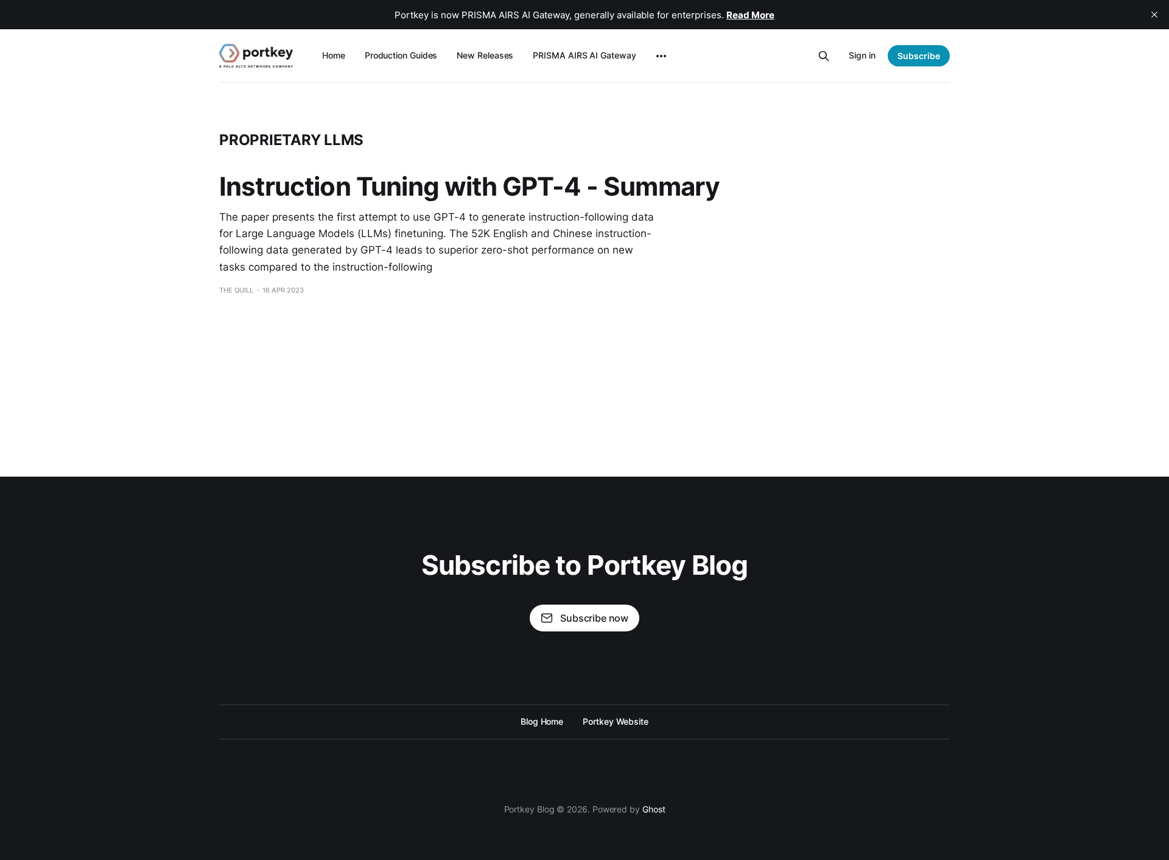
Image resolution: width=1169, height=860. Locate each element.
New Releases (485, 55)
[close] (1154, 14)
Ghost (653, 809)
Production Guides (401, 55)
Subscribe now (594, 618)
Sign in (862, 55)
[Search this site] (824, 56)
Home (333, 55)
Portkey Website (615, 721)
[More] (661, 56)
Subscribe (918, 56)
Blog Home (542, 721)
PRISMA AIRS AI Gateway (584, 55)
